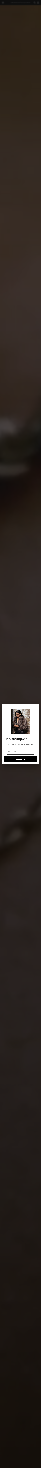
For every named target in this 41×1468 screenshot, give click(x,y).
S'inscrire (20, 759)
